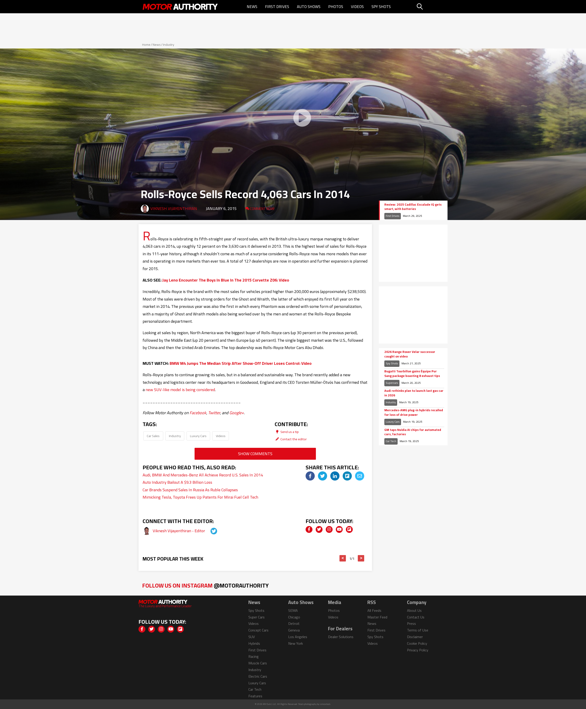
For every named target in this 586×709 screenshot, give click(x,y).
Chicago (294, 617)
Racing (253, 656)
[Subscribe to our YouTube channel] (339, 529)
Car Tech (391, 441)
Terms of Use (417, 630)
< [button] (343, 558)
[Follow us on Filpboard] (349, 529)
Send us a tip (289, 432)
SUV (251, 636)
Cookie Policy (417, 643)
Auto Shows (308, 6)
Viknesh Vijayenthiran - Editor (179, 530)
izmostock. (325, 704)
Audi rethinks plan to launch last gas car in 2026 (413, 393)
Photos (335, 6)
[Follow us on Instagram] (329, 529)
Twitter (214, 412)
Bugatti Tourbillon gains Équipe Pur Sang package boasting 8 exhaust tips (412, 373)
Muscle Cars (257, 663)
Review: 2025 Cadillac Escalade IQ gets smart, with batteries (413, 206)
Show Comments (255, 453)
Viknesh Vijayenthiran (173, 208)
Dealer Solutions (340, 636)
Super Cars (256, 617)
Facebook (198, 412)
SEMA (293, 610)
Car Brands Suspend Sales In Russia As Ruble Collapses (190, 490)
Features (255, 696)
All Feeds (374, 610)
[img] (310, 476)
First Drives (277, 6)
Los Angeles (297, 636)
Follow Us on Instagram (205, 585)
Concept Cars (258, 630)
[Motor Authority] (180, 6)
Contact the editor (293, 439)
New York (295, 643)
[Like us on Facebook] (309, 529)
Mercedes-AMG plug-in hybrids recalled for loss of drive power (413, 412)
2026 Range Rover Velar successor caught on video (409, 354)
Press (411, 623)
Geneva (294, 630)
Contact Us (415, 617)
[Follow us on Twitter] (319, 529)
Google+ (236, 412)
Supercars (392, 382)
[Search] (431, 6)
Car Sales (153, 436)
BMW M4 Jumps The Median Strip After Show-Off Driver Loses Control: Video (241, 363)
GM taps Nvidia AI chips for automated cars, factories (412, 432)
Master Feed (377, 617)
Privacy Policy (417, 650)
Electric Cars (257, 676)
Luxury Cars (198, 436)
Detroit (294, 623)
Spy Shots (381, 6)
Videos (357, 6)
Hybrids (254, 643)
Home (146, 44)
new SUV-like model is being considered (180, 389)
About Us (414, 610)
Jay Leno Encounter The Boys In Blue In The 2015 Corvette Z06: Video (225, 280)
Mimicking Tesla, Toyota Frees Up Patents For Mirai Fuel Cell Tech (200, 497)
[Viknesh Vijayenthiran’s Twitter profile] (209, 530)
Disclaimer (415, 636)
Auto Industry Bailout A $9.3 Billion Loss (177, 482)
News (252, 6)
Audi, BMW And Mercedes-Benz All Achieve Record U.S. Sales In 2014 (203, 475)
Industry (168, 44)
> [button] (361, 558)
